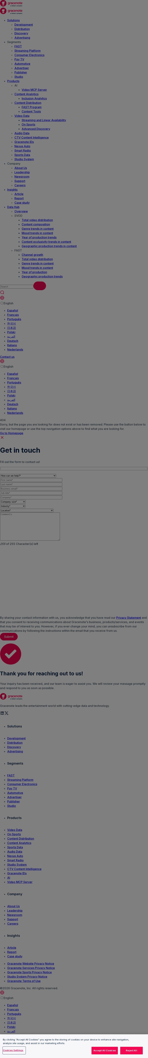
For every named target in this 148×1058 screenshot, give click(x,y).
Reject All (131, 1050)
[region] (74, 1046)
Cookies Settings (13, 1050)
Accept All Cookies (104, 1050)
